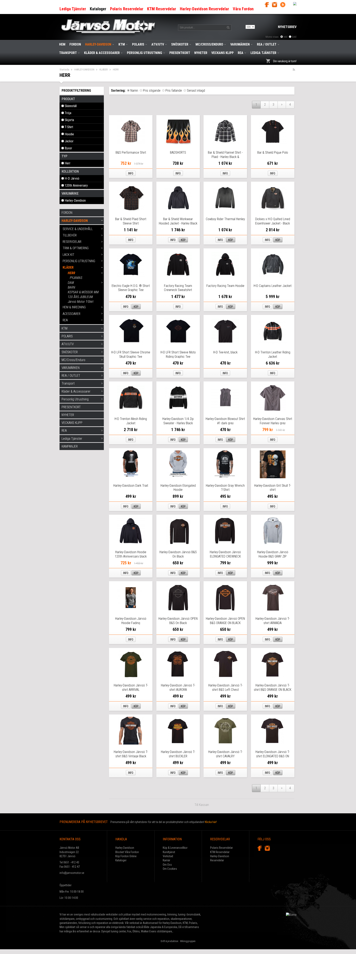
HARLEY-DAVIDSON (98, 44)
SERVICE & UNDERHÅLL (78, 229)
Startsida (64, 69)
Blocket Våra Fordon (127, 852)
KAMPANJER (70, 446)
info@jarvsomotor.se (72, 872)
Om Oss (167, 864)
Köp (183, 240)
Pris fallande (173, 90)
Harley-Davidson (75, 200)
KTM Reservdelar (220, 852)
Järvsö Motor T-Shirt (81, 302)
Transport (68, 53)
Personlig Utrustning (144, 53)
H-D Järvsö (72, 178)
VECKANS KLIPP (222, 53)
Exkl (294, 36)
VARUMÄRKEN (240, 44)
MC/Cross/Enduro (209, 44)
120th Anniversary (76, 185)
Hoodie (69, 134)
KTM (121, 44)
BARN (71, 287)
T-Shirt (69, 127)
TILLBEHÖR (70, 235)
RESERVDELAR (72, 242)
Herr (67, 163)
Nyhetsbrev (287, 27)
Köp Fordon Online (126, 856)
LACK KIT (68, 255)
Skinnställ (71, 106)
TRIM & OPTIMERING (76, 248)
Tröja (68, 113)
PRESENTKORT (179, 53)
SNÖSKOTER (179, 44)
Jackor (69, 141)
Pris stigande (151, 90)
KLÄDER (104, 69)
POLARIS (138, 44)
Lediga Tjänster (263, 53)
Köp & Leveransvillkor (175, 847)
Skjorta (69, 120)
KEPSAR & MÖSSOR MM (83, 292)
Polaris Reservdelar (221, 847)
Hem (62, 44)
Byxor (68, 148)
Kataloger (120, 860)
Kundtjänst (169, 852)
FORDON (75, 44)
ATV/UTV (157, 44)
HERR (71, 273)
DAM (71, 283)
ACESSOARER (71, 314)
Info (130, 173)
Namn (134, 90)
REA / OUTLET (266, 44)
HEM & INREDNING (74, 307)
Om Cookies (170, 868)
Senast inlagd (196, 90)
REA (240, 53)
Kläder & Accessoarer (102, 53)
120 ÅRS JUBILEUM (80, 297)
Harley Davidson (124, 847)
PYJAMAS (76, 278)
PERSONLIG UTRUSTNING (79, 261)
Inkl (285, 36)
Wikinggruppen (188, 941)
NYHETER (200, 53)
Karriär (166, 860)
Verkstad (168, 856)
